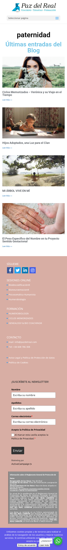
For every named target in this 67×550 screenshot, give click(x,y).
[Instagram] (32, 270)
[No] (63, 539)
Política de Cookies (18, 362)
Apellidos (16, 402)
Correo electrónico (22, 416)
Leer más (44, 545)
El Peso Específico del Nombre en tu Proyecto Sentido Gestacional (30, 240)
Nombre (15, 389)
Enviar (18, 450)
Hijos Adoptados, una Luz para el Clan (26, 142)
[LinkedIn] (25, 270)
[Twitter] (17, 270)
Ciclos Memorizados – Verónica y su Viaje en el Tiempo (32, 93)
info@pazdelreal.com (26, 342)
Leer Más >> (7, 100)
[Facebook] (10, 270)
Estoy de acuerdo (27, 545)
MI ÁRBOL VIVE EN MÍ (16, 190)
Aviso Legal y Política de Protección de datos (32, 357)
